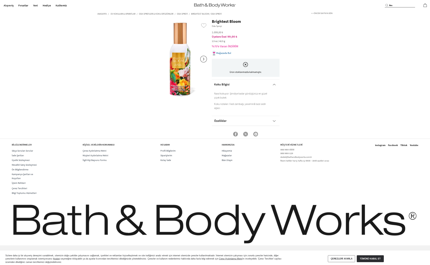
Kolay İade (165, 160)
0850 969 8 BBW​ (287, 149)
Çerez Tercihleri (19, 188)
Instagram (380, 145)
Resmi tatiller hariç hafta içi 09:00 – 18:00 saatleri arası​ (304, 160)
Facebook (393, 145)
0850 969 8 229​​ (286, 153)
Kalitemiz (61, 5)
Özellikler (220, 121)
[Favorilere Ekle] (204, 25)
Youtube (414, 145)
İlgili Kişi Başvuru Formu (95, 160)
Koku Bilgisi (222, 84)
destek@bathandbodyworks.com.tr (296, 157)
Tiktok (403, 145)
